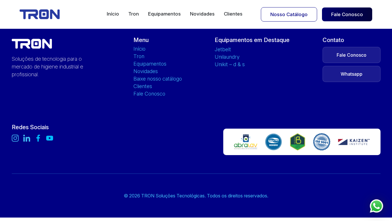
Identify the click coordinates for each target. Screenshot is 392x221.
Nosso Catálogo (289, 14)
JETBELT (223, 49)
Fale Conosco (347, 14)
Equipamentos (164, 14)
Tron (133, 14)
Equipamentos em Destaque (252, 40)
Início (113, 14)
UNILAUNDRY (227, 57)
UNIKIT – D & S (230, 64)
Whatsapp (351, 74)
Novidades (202, 14)
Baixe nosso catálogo (157, 78)
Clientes (233, 14)
